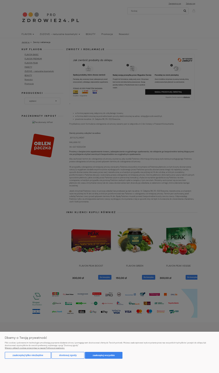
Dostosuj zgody (68, 355)
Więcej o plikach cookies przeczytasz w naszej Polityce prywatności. (35, 348)
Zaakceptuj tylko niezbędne (28, 355)
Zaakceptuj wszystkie (104, 355)
